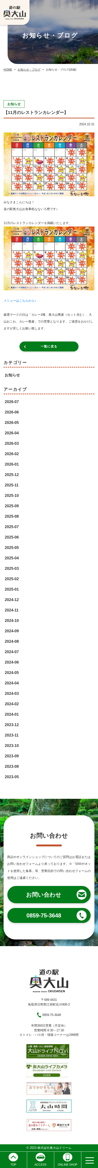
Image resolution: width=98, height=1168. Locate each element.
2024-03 (12, 694)
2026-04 (12, 433)
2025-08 (12, 516)
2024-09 (12, 631)
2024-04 (12, 683)
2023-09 (12, 756)
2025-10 (12, 496)
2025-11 (12, 485)
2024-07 (12, 652)
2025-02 (12, 579)
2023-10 (12, 746)
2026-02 (12, 454)
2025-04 (12, 558)
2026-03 (12, 443)
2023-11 (12, 735)
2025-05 (12, 548)
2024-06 (12, 662)
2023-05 (12, 777)
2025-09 (12, 506)
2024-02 (12, 704)
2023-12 (12, 725)
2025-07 (12, 527)
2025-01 (12, 589)
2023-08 (12, 766)
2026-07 (12, 402)
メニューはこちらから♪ (20, 300)
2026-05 (12, 423)
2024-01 (12, 714)
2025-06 (12, 537)
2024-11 (12, 610)
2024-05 (12, 673)
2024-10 (12, 621)
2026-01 (12, 464)
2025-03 (12, 568)
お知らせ (12, 375)
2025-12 (12, 475)
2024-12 (12, 600)
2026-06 (12, 412)
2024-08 (12, 641)
